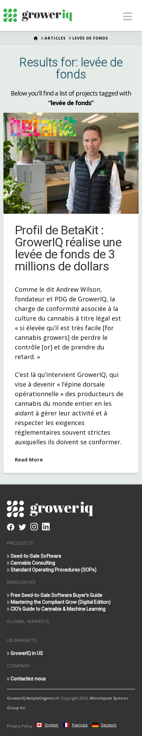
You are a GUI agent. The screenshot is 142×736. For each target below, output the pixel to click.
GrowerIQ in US (27, 653)
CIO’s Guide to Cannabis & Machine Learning (58, 609)
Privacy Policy (19, 725)
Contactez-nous (28, 678)
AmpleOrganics (41, 698)
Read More (29, 459)
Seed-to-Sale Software (36, 556)
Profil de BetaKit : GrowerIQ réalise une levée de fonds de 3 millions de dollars (68, 248)
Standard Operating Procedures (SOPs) (54, 569)
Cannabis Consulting (33, 563)
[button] (127, 16)
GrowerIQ (16, 698)
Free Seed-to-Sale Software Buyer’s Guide (56, 595)
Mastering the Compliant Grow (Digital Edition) (61, 602)
